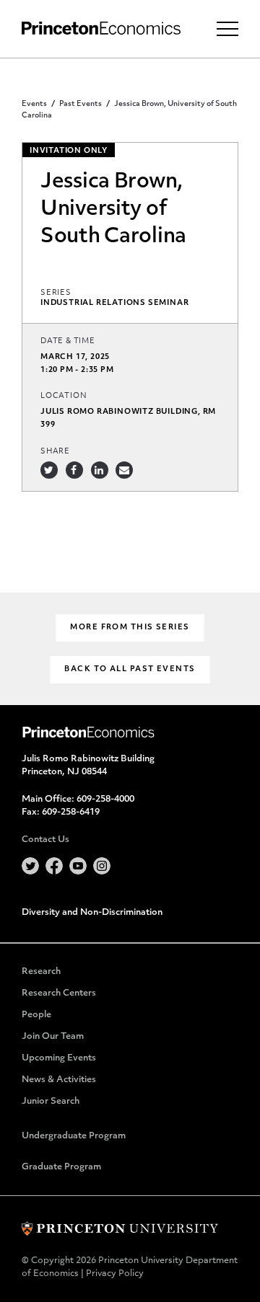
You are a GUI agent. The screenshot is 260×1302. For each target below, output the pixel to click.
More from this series (129, 628)
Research (41, 971)
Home (101, 28)
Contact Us (45, 840)
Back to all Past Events (129, 669)
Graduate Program (61, 1167)
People (36, 1015)
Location (63, 396)
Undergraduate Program (74, 1136)
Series (56, 293)
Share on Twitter (49, 470)
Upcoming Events (59, 1058)
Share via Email (124, 470)
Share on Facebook (74, 470)
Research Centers (59, 993)
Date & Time (67, 341)
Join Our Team (53, 1036)
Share (55, 452)
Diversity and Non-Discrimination (92, 912)
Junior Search (50, 1101)
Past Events (80, 104)
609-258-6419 (71, 812)
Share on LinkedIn (99, 470)
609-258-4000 (105, 799)
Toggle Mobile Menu (227, 29)
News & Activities (59, 1080)
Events (34, 104)
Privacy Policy (115, 1274)
